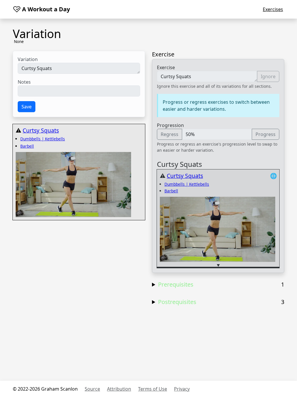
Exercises (273, 9)
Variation (28, 59)
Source (92, 389)
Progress (266, 134)
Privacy (182, 389)
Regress (169, 134)
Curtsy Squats (41, 130)
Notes (24, 82)
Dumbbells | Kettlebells (42, 139)
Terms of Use (152, 389)
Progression (170, 125)
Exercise (166, 67)
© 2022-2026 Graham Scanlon (45, 389)
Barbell (27, 146)
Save (26, 106)
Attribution (119, 389)
